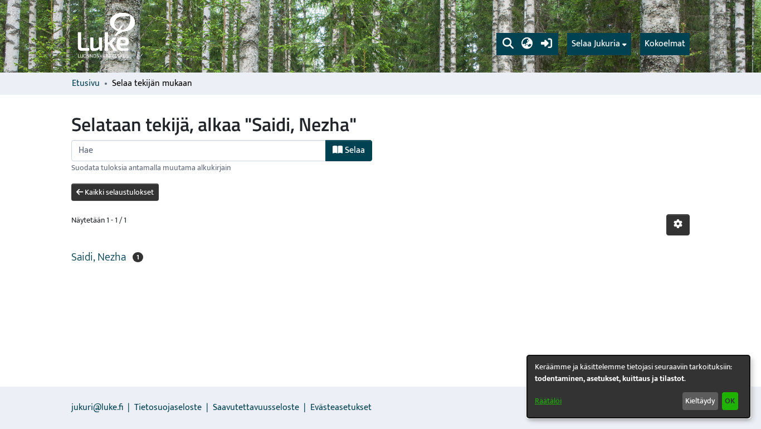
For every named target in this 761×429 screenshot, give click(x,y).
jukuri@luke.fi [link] (97, 407)
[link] (105, 36)
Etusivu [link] (86, 83)
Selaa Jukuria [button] (596, 44)
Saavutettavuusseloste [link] (256, 407)
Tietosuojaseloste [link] (168, 407)
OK (730, 400)
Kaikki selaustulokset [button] (118, 192)
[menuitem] (599, 44)
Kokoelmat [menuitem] (665, 43)
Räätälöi (548, 401)
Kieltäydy (700, 400)
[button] (508, 44)
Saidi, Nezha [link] (98, 257)
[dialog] (638, 386)
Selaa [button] (354, 150)
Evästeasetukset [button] (341, 407)
